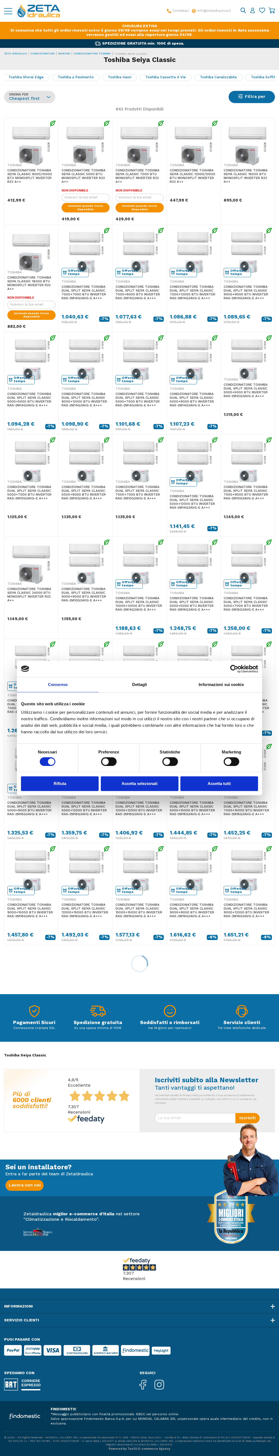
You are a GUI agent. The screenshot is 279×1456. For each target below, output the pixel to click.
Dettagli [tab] (139, 684)
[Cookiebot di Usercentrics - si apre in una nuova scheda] (234, 669)
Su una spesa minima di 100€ (97, 1028)
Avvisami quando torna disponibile (85, 208)
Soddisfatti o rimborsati (169, 1022)
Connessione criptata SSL (34, 1028)
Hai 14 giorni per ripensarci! (170, 1028)
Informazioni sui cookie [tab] (221, 684)
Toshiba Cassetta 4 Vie (165, 77)
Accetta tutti (219, 783)
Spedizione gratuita (98, 1022)
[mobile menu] (8, 11)
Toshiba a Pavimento (76, 77)
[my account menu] (252, 11)
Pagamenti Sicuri (34, 1022)
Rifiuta (60, 783)
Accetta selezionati (139, 783)
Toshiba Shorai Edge (26, 77)
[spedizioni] (98, 1012)
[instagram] (163, 1385)
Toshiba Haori (119, 77)
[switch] (109, 761)
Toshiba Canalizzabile (218, 77)
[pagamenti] (34, 1012)
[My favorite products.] (262, 11)
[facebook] (147, 1385)
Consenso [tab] (58, 684)
